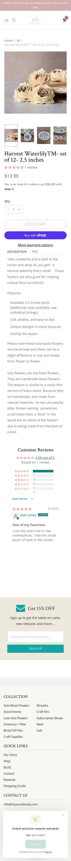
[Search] (13, 20)
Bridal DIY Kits (13, 730)
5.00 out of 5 (45, 458)
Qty (7, 201)
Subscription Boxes (50, 718)
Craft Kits (43, 712)
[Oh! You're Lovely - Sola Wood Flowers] (35, 20)
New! (40, 724)
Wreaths (42, 706)
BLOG (7, 767)
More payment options (35, 245)
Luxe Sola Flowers (16, 718)
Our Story (10, 755)
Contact (9, 774)
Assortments (12, 712)
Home (8, 41)
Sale (39, 730)
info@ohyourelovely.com (21, 804)
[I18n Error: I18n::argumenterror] (11, 135)
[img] (22, 509)
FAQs (7, 761)
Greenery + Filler (15, 724)
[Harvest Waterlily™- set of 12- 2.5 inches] (35, 82)
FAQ (35, 251)
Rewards (9, 780)
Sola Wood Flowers (17, 706)
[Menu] (6, 20)
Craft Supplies (13, 737)
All (18, 41)
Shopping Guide (15, 786)
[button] (14, 167)
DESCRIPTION (17, 251)
